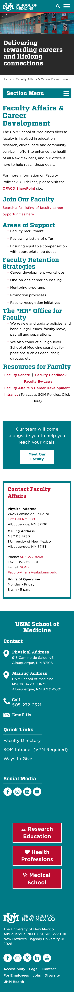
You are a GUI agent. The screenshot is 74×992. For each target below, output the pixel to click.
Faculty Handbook (51, 375)
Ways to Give (17, 759)
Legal (34, 969)
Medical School (39, 879)
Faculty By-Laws (38, 382)
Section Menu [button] (25, 93)
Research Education (38, 832)
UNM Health (13, 982)
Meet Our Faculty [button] (37, 456)
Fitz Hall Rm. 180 (21, 519)
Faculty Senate (17, 375)
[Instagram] (17, 791)
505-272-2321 (26, 704)
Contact (49, 969)
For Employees (16, 975)
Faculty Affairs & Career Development (43, 79)
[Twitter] (27, 957)
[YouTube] (47, 958)
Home (7, 79)
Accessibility (14, 969)
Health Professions (37, 856)
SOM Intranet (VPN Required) (35, 750)
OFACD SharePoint (19, 188)
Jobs (37, 975)
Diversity (52, 975)
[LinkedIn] (27, 791)
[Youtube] (37, 791)
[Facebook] (7, 791)
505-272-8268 (31, 557)
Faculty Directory (22, 741)
